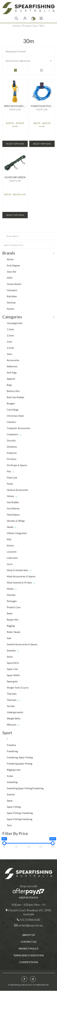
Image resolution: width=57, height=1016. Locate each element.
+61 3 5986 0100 (30, 919)
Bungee (11, 403)
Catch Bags (13, 409)
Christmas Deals (15, 415)
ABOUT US (28, 934)
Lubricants (12, 557)
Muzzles (11, 594)
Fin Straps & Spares (17, 465)
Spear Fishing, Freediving (20, 813)
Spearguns (12, 681)
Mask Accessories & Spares (21, 576)
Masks (10, 588)
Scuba (10, 775)
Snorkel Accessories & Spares (22, 644)
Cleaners (11, 421)
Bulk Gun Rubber (15, 397)
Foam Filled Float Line (42, 106)
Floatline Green (15, 177)
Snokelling (12, 782)
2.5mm (10, 335)
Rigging (11, 625)
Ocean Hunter (14, 284)
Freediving (12, 751)
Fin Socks (11, 459)
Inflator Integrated (16, 533)
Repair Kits (13, 619)
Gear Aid (11, 271)
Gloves (10, 496)
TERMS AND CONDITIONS (28, 955)
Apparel (11, 378)
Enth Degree (13, 265)
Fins (9, 471)
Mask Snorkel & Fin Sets (19, 582)
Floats (10, 483)
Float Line (15, 109)
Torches (11, 706)
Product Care (14, 607)
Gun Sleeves (13, 508)
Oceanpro (12, 290)
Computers (12, 434)
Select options (15, 144)
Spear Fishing (14, 806)
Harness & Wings (16, 520)
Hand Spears (13, 514)
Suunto (10, 308)
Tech (9, 825)
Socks (10, 656)
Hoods (10, 527)
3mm (9, 354)
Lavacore (11, 551)
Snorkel (11, 794)
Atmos (10, 259)
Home (16, 25)
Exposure (12, 452)
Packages (12, 601)
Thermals (12, 693)
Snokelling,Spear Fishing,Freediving (25, 788)
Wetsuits (11, 724)
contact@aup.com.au (30, 925)
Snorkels (11, 650)
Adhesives (12, 366)
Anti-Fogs (12, 372)
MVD (9, 277)
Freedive (11, 745)
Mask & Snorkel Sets (17, 570)
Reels (10, 613)
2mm (9, 341)
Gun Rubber (13, 502)
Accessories (13, 360)
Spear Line (12, 669)
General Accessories (17, 489)
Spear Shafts (13, 675)
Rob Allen (12, 296)
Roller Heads (13, 632)
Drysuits (11, 440)
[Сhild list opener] (20, 435)
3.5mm (10, 347)
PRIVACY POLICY (29, 948)
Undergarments (15, 712)
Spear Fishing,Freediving (19, 819)
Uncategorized (14, 323)
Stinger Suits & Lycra (17, 687)
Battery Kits (13, 391)
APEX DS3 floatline (15, 106)
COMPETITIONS (28, 962)
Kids (9, 539)
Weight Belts (14, 718)
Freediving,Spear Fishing (19, 763)
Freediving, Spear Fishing (20, 757)
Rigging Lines (14, 769)
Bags (9, 384)
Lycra (10, 564)
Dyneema (12, 446)
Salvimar (11, 302)
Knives (10, 545)
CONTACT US (28, 941)
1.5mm (10, 329)
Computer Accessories (18, 428)
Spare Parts (13, 662)
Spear (10, 800)
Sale (9, 638)
